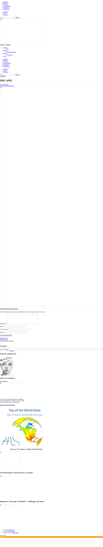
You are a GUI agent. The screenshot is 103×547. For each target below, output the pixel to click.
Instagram (5, 14)
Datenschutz (6, 9)
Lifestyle (5, 47)
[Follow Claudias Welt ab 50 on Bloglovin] (6, 375)
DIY (7, 49)
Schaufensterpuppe (11, 52)
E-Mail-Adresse (4, 329)
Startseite (5, 2)
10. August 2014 (4, 84)
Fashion (5, 50)
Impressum (6, 7)
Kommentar (3, 323)
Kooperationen (7, 6)
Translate (12, 350)
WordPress (12, 531)
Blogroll (5, 3)
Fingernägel (9, 55)
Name (2, 326)
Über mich (6, 5)
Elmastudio (15, 532)
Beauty (5, 53)
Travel (4, 56)
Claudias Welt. (11, 530)
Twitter (5, 13)
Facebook (5, 12)
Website (2, 332)
